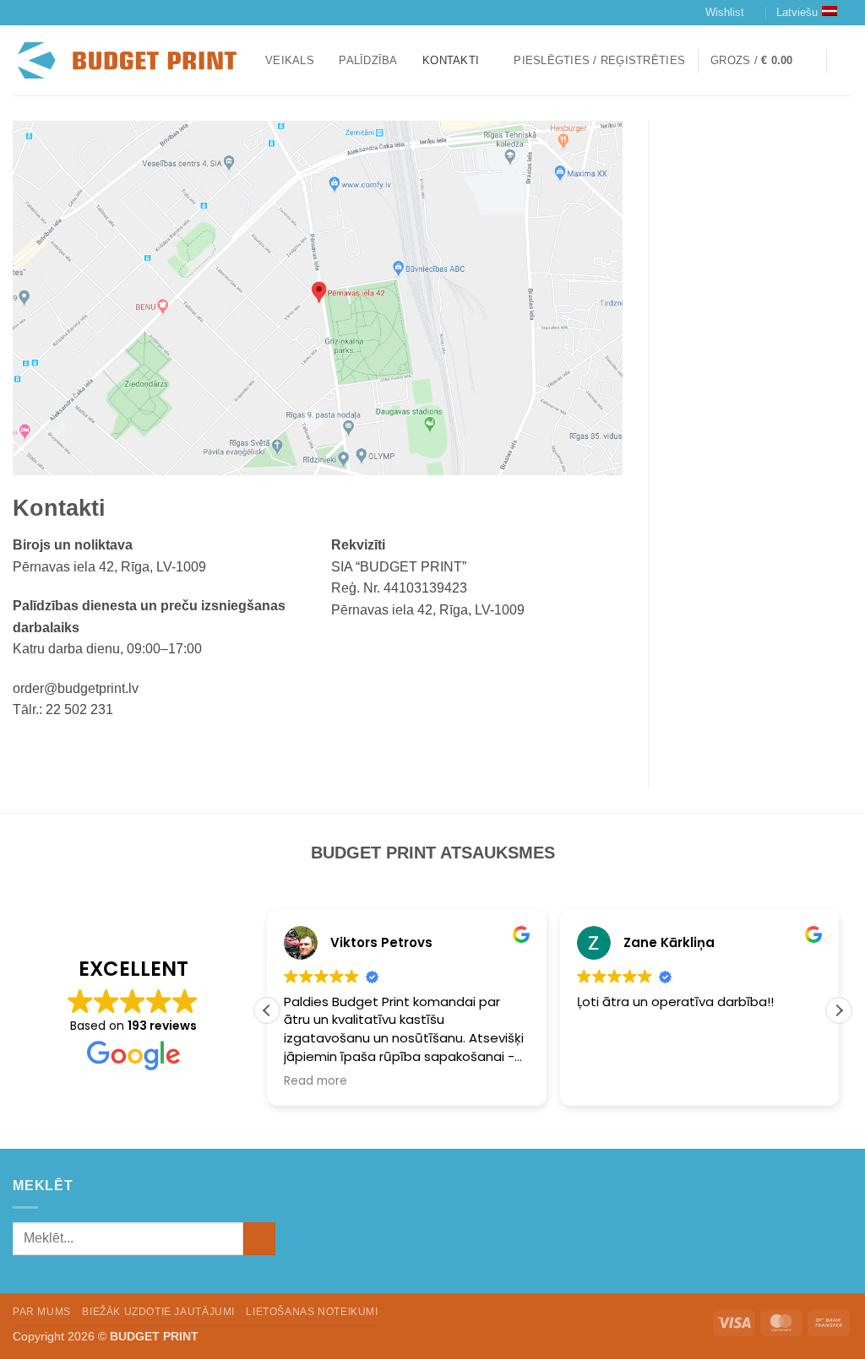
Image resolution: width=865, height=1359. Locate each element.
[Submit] (259, 1238)
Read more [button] (315, 1081)
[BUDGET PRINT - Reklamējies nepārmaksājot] (126, 60)
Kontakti (450, 60)
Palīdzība (368, 60)
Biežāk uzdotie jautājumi (158, 1312)
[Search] (846, 61)
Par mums (42, 1312)
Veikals (289, 60)
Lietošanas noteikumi (312, 1312)
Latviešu (797, 12)
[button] (599, 61)
